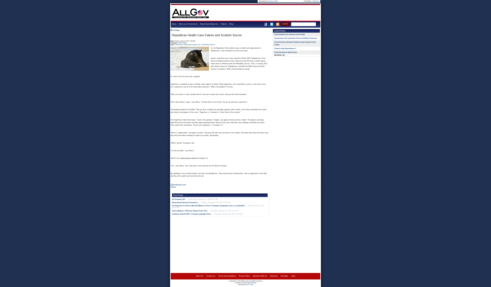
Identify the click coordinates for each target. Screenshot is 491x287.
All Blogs (176, 30)
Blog (231, 24)
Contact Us (210, 276)
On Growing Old (178, 199)
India (276, 1)
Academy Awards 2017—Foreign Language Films (191, 214)
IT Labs (250, 284)
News (174, 24)
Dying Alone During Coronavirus (185, 202)
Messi (212, 45)
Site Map (284, 276)
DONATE (285, 24)
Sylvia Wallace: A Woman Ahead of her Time (189, 211)
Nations (224, 24)
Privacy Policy (244, 276)
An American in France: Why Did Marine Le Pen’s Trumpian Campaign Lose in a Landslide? (208, 206)
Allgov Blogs (182, 43)
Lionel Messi (205, 45)
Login (293, 276)
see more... (278, 55)
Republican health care (192, 45)
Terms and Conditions (227, 276)
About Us (199, 276)
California (315, 1)
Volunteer (274, 276)
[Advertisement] (273, 13)
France (270, 1)
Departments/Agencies (209, 24)
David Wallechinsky (249, 283)
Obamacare (179, 45)
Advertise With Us (260, 276)
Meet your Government (188, 24)
